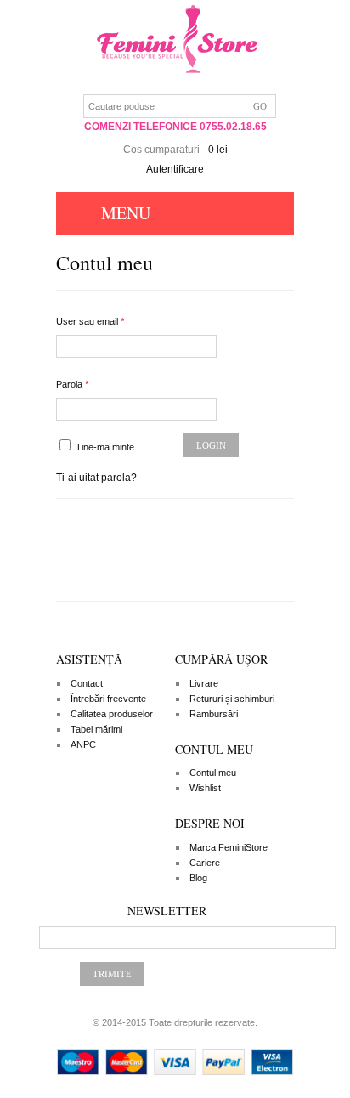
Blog (198, 878)
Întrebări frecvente (108, 698)
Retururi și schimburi (231, 698)
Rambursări (213, 714)
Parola (72, 384)
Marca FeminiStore (228, 847)
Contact (87, 683)
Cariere (204, 862)
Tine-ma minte (103, 447)
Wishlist (205, 788)
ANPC (83, 744)
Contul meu (212, 772)
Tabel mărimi (96, 729)
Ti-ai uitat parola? (96, 478)
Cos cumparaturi (161, 150)
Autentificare (175, 169)
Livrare (203, 683)
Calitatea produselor (112, 714)
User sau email (90, 321)
